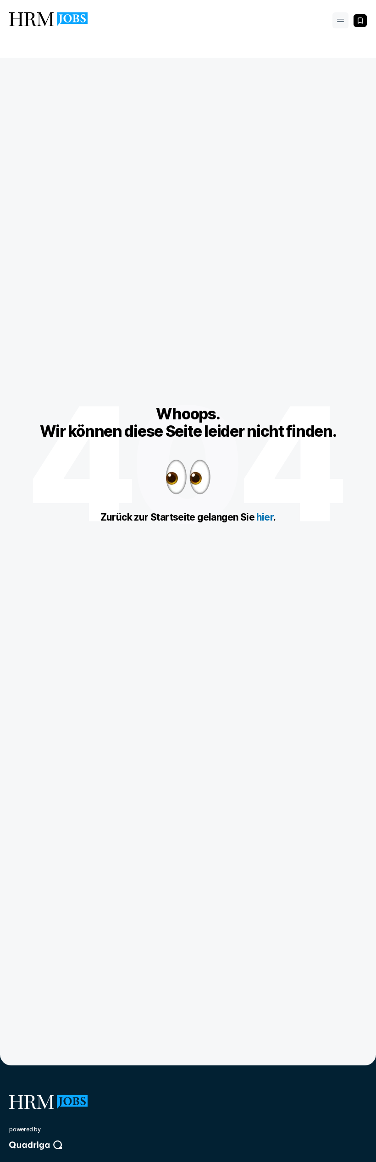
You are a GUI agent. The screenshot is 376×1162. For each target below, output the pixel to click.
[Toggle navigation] (340, 20)
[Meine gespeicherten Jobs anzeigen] (360, 20)
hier (264, 517)
